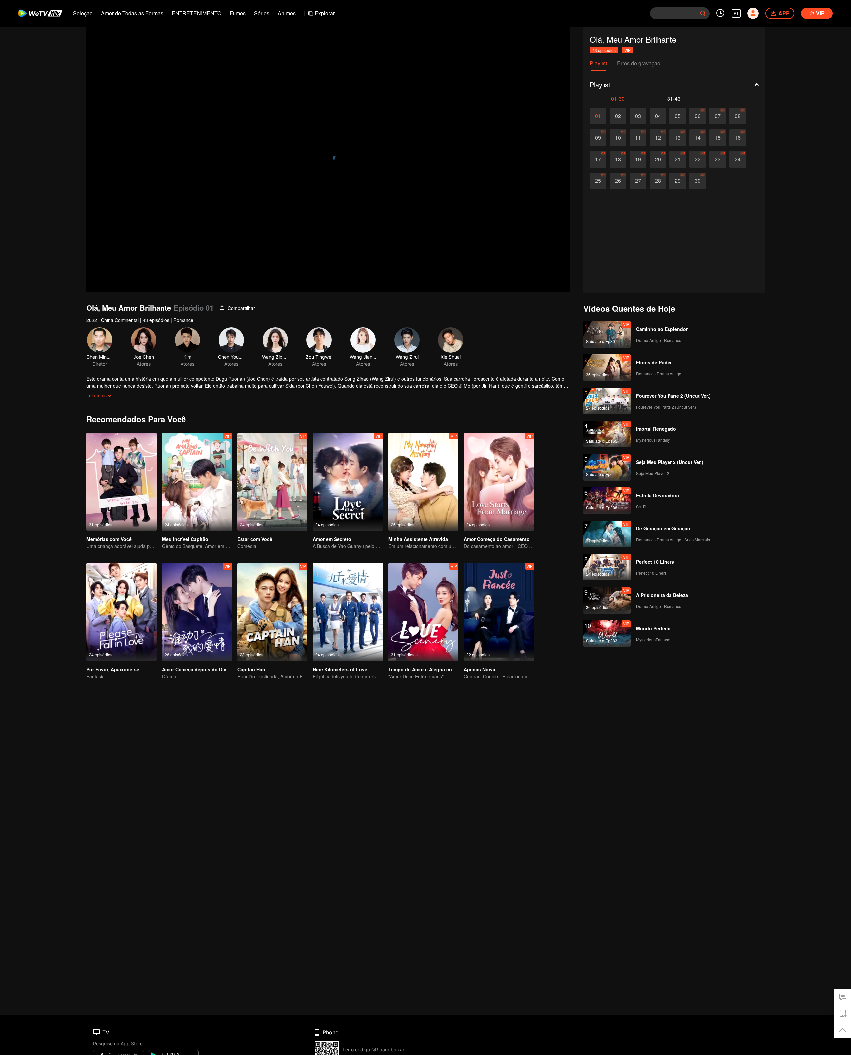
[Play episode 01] (598, 116)
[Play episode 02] (618, 116)
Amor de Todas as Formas (132, 13)
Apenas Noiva (479, 669)
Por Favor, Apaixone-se (112, 669)
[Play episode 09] (598, 137)
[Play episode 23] (717, 159)
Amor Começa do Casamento (497, 539)
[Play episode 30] (697, 181)
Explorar (325, 13)
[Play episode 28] (658, 181)
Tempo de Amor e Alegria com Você (428, 669)
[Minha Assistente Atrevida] (423, 482)
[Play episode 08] (737, 116)
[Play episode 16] (737, 137)
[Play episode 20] (658, 159)
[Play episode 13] (677, 137)
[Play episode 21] (677, 159)
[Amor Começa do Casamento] (499, 482)
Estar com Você (254, 539)
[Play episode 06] (697, 116)
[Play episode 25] (598, 181)
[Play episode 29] (677, 181)
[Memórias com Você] (121, 482)
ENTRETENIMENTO (196, 13)
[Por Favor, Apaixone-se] (121, 612)
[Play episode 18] (618, 159)
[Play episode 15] (717, 137)
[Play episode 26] (618, 181)
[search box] (703, 13)
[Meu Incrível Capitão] (197, 482)
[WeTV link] (40, 13)
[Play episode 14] (697, 137)
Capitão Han (251, 669)
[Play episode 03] (638, 116)
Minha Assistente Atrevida (418, 539)
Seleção (83, 13)
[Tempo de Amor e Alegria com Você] (423, 612)
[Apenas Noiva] (499, 612)
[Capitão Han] (272, 612)
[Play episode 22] (697, 159)
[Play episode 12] (658, 137)
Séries (261, 13)
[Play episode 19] (638, 159)
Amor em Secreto (332, 539)
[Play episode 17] (598, 159)
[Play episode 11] (638, 137)
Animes (287, 13)
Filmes (238, 13)
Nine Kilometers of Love (340, 669)
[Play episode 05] (677, 116)
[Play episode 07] (717, 116)
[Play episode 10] (618, 137)
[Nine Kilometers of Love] (348, 612)
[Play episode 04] (658, 116)
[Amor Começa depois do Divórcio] (197, 612)
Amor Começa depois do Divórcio (200, 669)
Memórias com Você (109, 539)
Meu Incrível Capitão (185, 539)
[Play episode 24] (737, 159)
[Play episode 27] (638, 181)
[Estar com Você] (272, 482)
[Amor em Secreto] (348, 482)
